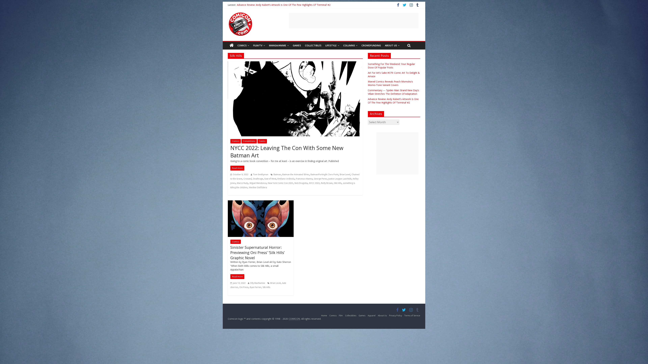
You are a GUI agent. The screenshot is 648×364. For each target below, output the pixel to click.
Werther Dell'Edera (258, 187)
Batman (277, 174)
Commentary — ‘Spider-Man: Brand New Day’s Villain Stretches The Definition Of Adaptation (287, 4)
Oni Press (243, 287)
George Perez (320, 178)
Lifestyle (331, 45)
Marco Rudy (242, 183)
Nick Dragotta (301, 183)
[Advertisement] (353, 20)
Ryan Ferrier (255, 287)
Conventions (249, 141)
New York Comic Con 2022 (280, 183)
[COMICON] (240, 13)
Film (341, 315)
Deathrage (258, 178)
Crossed (248, 178)
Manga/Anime (277, 45)
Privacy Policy (395, 315)
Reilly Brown (327, 183)
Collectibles (313, 45)
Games (297, 45)
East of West (270, 178)
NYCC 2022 (314, 183)
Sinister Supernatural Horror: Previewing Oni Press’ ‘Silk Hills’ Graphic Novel (257, 252)
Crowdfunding (371, 45)
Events (262, 141)
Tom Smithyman (260, 174)
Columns (349, 45)
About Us (391, 45)
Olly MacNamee (257, 283)
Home (324, 315)
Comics (242, 45)
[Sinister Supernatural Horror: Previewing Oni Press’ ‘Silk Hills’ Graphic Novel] (261, 202)
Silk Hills (338, 183)
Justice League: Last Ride (340, 178)
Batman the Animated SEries (295, 174)
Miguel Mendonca (258, 183)
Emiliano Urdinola (285, 178)
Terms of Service (412, 315)
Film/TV (257, 45)
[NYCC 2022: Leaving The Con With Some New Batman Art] (295, 63)
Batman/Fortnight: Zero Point (324, 174)
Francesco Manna (304, 178)
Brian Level (345, 174)
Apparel (371, 315)
